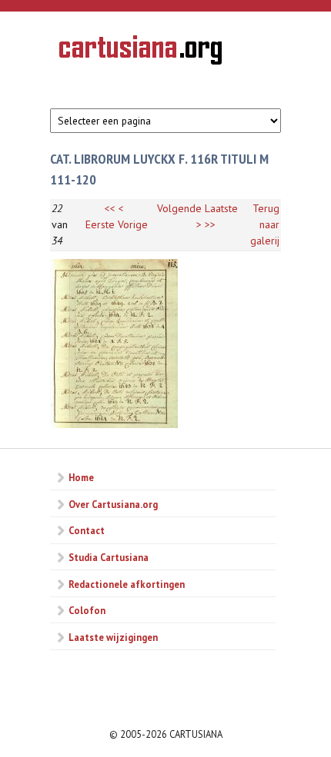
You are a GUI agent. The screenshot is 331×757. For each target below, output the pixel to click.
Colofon (87, 610)
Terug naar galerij (264, 224)
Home (81, 477)
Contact (87, 530)
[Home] (140, 52)
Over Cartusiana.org (113, 504)
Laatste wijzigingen (113, 637)
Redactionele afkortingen (127, 584)
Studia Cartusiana (109, 557)
